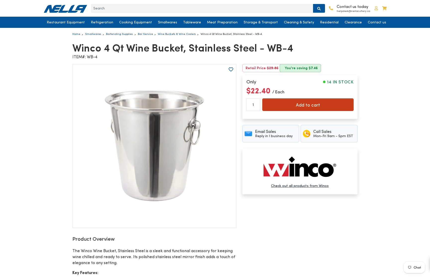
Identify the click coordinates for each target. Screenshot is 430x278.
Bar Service (145, 33)
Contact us (377, 22)
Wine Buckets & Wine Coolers (177, 33)
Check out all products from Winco (300, 186)
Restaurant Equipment (66, 22)
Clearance (353, 22)
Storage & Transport (261, 22)
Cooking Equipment (135, 22)
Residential (329, 22)
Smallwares (167, 22)
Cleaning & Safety (299, 22)
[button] (376, 8)
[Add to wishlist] (231, 69)
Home (76, 33)
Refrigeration (102, 22)
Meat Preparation (222, 22)
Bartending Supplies (119, 33)
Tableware (192, 22)
